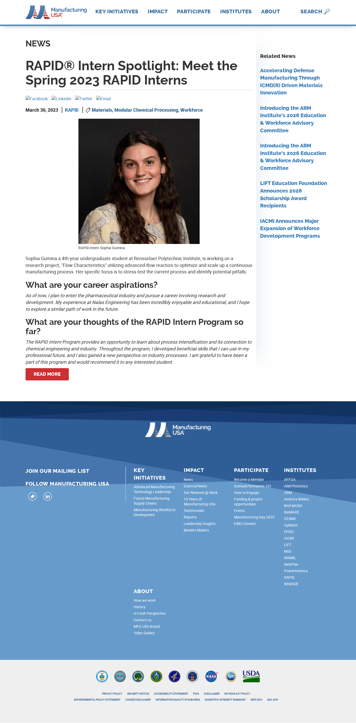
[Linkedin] (61, 98)
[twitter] (32, 497)
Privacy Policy (112, 693)
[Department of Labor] (192, 676)
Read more (47, 374)
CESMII (290, 518)
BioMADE (291, 512)
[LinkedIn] (47, 497)
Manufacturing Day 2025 (254, 517)
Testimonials (194, 510)
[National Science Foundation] (230, 676)
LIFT (287, 544)
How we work (145, 600)
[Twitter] (83, 98)
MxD (287, 551)
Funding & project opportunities (248, 501)
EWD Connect (245, 523)
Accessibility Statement (171, 693)
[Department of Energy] (156, 676)
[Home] (56, 12)
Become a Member (249, 479)
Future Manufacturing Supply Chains (151, 501)
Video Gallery (144, 632)
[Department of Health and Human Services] (174, 676)
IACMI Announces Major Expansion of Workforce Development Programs (290, 228)
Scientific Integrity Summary (225, 699)
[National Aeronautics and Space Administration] (211, 676)
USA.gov (272, 699)
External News (195, 485)
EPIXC (289, 531)
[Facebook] (37, 98)
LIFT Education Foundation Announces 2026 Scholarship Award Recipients (293, 194)
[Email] (103, 98)
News (188, 479)
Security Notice (138, 693)
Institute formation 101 (253, 485)
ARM (288, 492)
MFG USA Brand (147, 626)
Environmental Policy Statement (97, 699)
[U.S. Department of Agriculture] (251, 676)
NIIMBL (290, 557)
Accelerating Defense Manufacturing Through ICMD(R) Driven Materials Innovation (291, 82)
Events (239, 510)
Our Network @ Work (201, 492)
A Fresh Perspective (149, 613)
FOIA (196, 693)
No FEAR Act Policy (237, 693)
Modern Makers (196, 530)
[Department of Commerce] (102, 676)
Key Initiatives (117, 11)
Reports (190, 517)
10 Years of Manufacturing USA (200, 501)
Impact (158, 11)
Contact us (142, 619)
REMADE (291, 583)
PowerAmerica (296, 570)
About (270, 11)
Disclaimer (211, 693)
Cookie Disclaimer (138, 699)
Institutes (236, 11)
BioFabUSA (293, 505)
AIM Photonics (296, 485)
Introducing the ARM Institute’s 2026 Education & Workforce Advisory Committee (293, 119)
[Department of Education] (138, 676)
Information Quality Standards (178, 699)
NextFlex (291, 564)
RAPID (72, 110)
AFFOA (290, 479)
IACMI (289, 538)
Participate (194, 11)
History (139, 606)
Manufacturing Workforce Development (154, 512)
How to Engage (246, 492)
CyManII (291, 525)
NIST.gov (256, 699)
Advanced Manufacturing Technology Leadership (154, 489)
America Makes (296, 499)
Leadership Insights (200, 523)
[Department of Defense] (120, 676)
